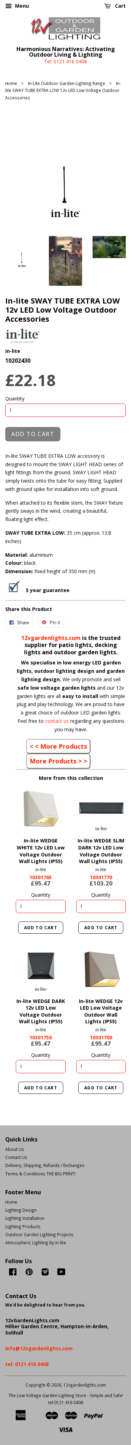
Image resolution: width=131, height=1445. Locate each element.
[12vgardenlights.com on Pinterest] (29, 1273)
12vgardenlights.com (51, 638)
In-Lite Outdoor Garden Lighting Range (66, 83)
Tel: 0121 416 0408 (65, 61)
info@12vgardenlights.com (39, 1348)
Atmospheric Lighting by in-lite (35, 1242)
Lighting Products (23, 1226)
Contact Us (16, 1157)
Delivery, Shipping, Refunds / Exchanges (45, 1165)
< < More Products (58, 746)
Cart (120, 5)
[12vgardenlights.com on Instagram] (45, 1273)
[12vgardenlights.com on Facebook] (13, 1273)
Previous (30, 809)
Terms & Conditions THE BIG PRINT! (40, 1173)
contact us (57, 721)
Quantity (14, 398)
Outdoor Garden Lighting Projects (39, 1234)
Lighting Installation (24, 1218)
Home (11, 83)
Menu (21, 5)
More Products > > (58, 761)
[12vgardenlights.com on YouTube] (61, 1273)
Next (51, 809)
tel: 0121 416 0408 (27, 1364)
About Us (14, 1149)
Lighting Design (21, 1210)
